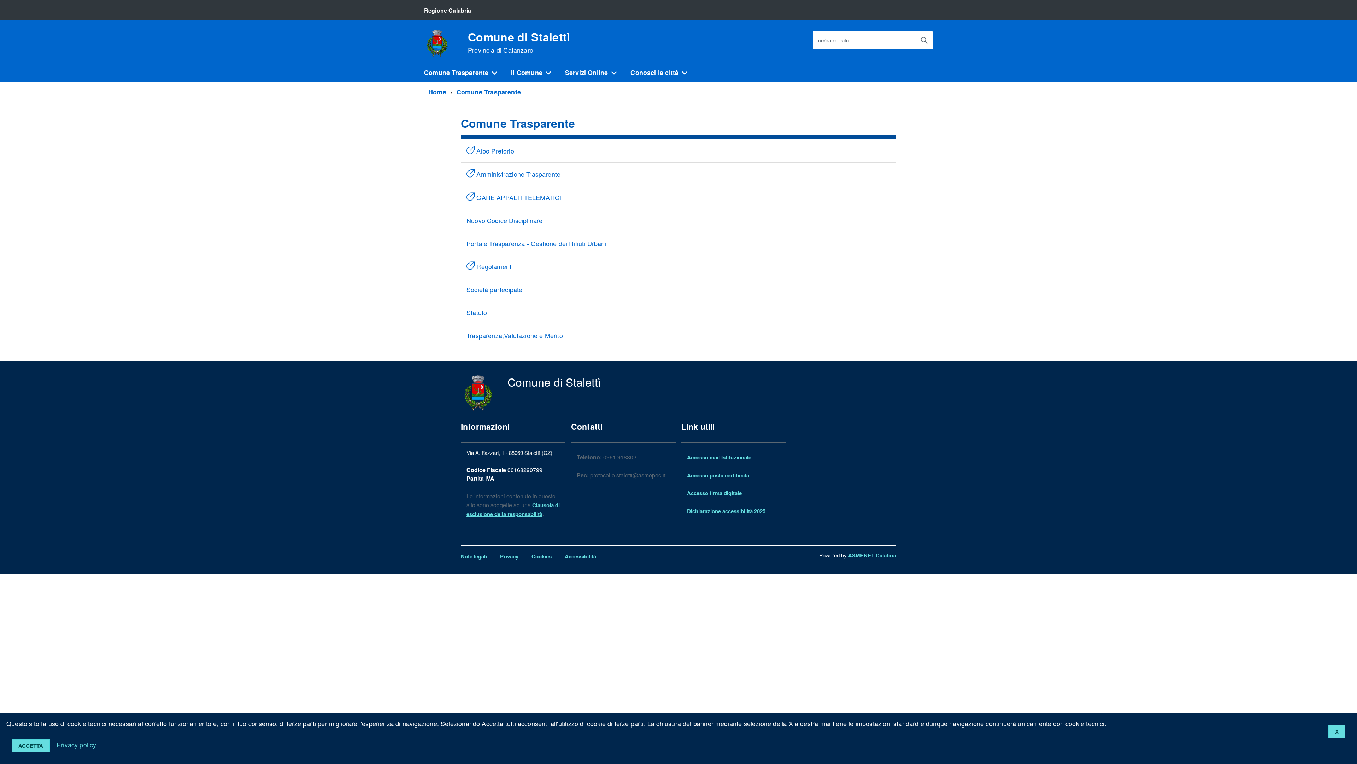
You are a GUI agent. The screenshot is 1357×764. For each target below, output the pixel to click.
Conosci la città (654, 72)
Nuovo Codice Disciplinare (504, 220)
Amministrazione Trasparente (517, 174)
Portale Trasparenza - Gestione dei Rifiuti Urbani (536, 243)
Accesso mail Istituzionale (719, 457)
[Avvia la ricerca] (924, 40)
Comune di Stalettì (519, 42)
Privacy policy (76, 744)
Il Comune (526, 72)
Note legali (474, 556)
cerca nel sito (833, 40)
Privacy (509, 556)
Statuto (476, 312)
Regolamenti (494, 266)
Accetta (30, 745)
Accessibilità (580, 556)
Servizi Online (586, 72)
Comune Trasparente (456, 72)
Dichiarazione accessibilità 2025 (726, 511)
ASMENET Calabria (872, 555)
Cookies (541, 556)
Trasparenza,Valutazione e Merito (514, 335)
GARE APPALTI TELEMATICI (518, 197)
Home (437, 92)
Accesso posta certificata (718, 475)
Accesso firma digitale (714, 493)
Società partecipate (494, 289)
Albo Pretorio (494, 150)
